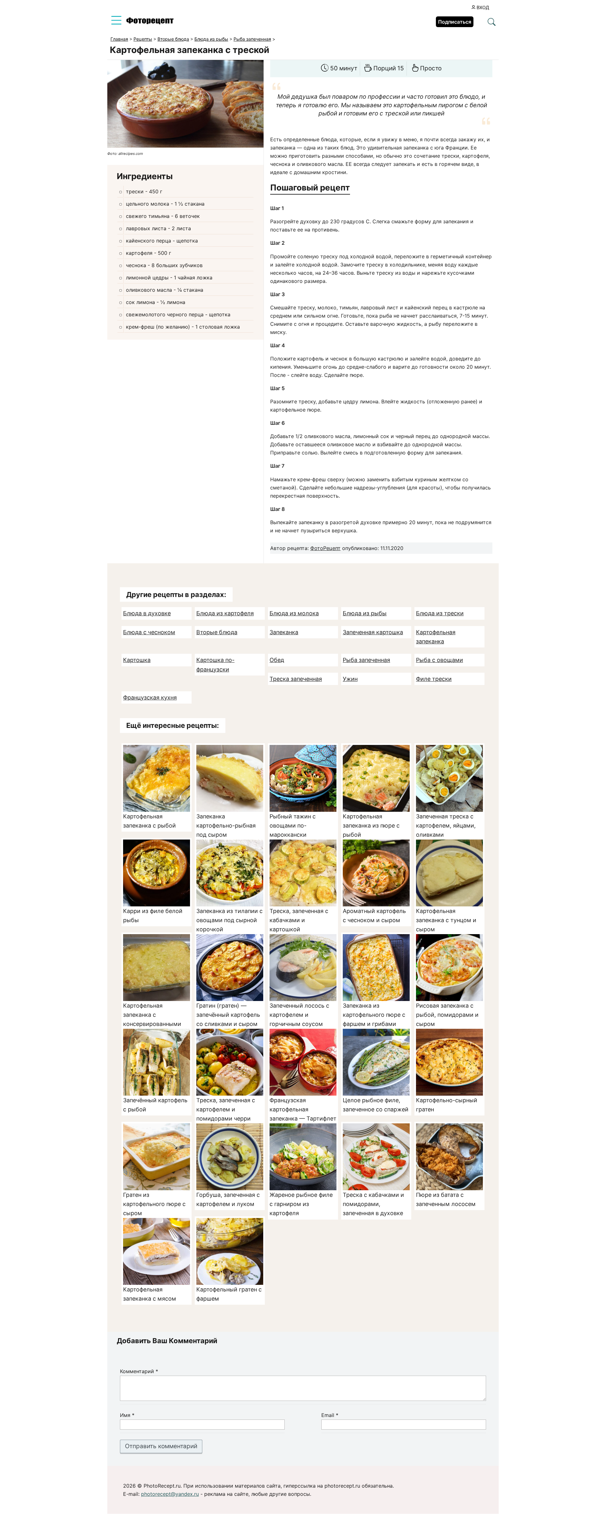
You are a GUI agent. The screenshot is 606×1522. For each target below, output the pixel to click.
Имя (127, 1415)
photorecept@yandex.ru (170, 1494)
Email (329, 1415)
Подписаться (454, 22)
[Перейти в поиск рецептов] (492, 22)
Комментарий (139, 1371)
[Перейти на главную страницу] (150, 22)
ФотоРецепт (325, 548)
